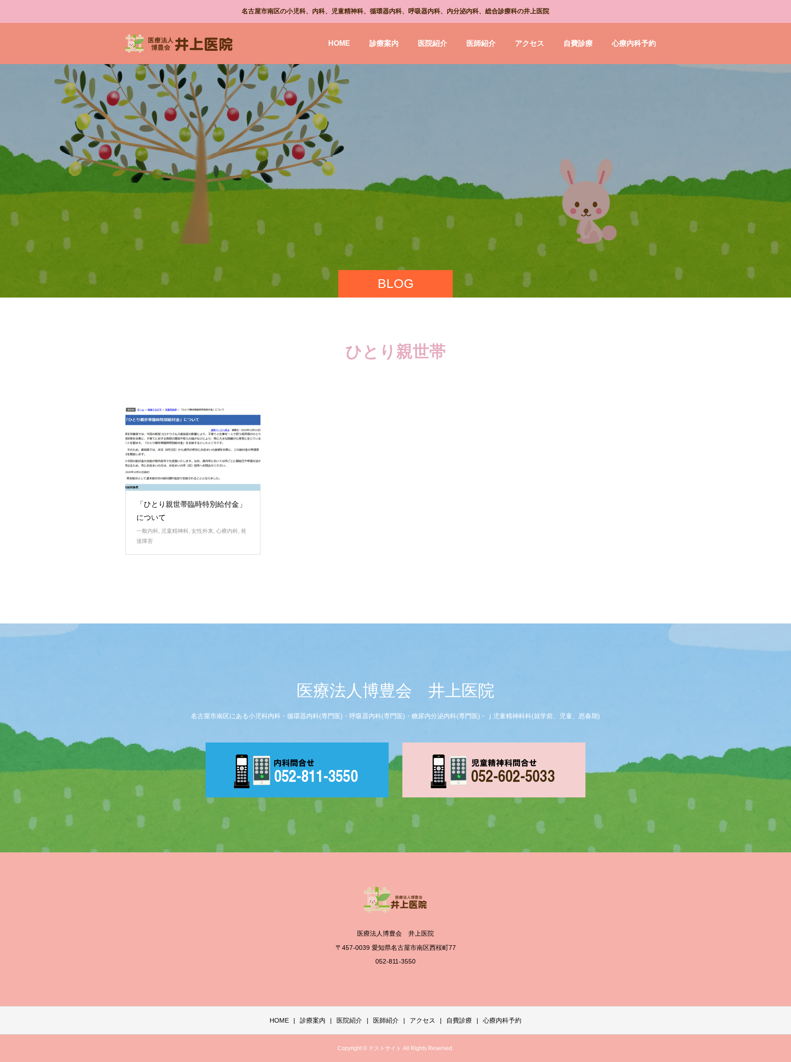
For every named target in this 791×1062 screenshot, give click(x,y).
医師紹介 (481, 43)
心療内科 (227, 531)
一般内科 (147, 531)
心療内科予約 (634, 43)
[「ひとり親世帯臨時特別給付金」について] (192, 448)
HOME (339, 43)
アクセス (529, 43)
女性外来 (202, 531)
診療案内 (384, 43)
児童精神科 (175, 531)
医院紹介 (432, 43)
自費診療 (578, 43)
